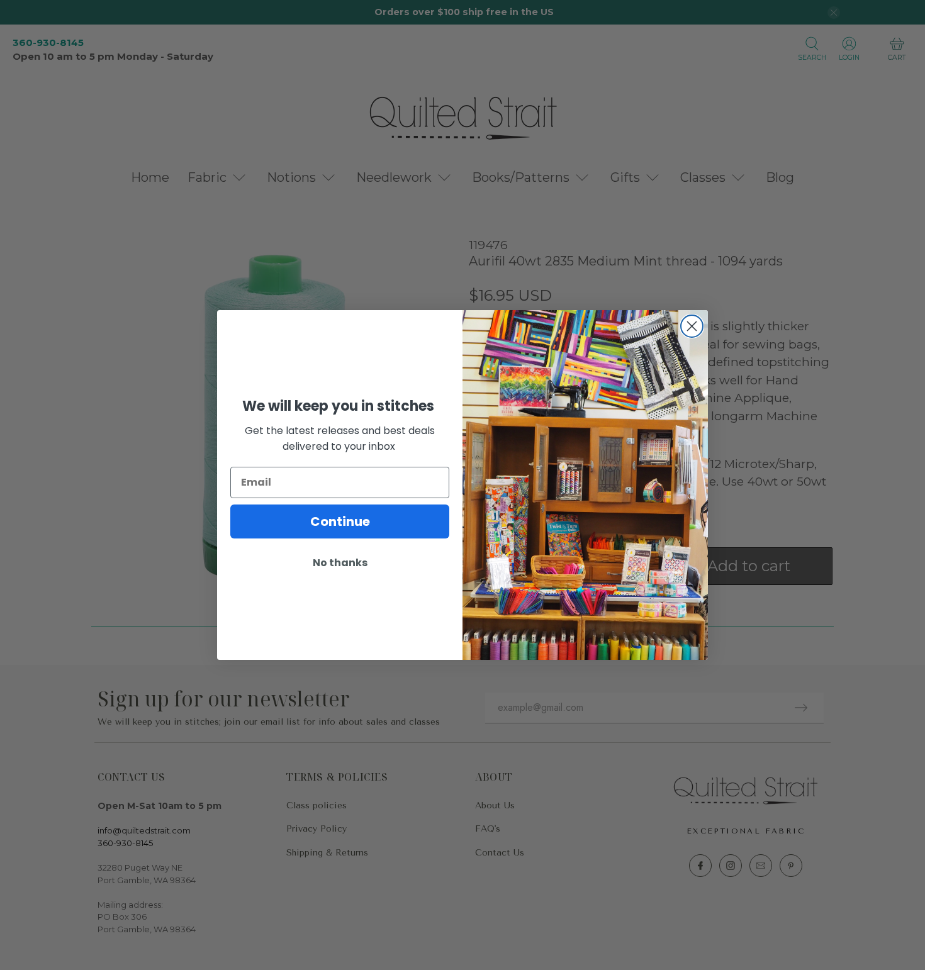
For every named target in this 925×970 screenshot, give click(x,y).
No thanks (340, 562)
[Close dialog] (692, 326)
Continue (340, 521)
